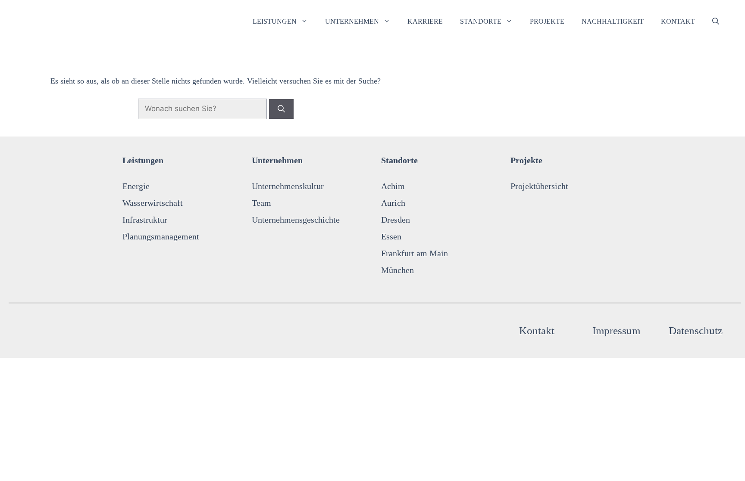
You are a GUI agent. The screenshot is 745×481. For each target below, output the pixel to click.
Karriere (425, 21)
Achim (393, 186)
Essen (391, 236)
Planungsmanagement (160, 236)
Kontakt (678, 21)
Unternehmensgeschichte (296, 219)
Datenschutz (696, 330)
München (397, 270)
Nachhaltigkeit (613, 21)
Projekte (547, 21)
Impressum (616, 330)
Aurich (393, 203)
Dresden (395, 219)
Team (261, 203)
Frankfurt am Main (414, 253)
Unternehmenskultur (288, 186)
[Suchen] (281, 109)
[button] (716, 21)
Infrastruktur (144, 219)
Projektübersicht (539, 186)
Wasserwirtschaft (152, 203)
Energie (136, 186)
